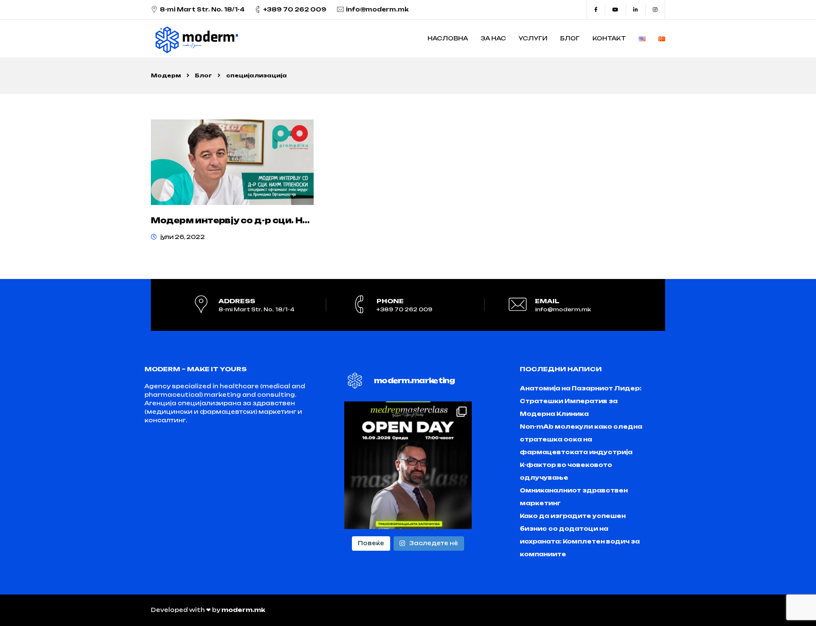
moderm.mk (243, 609)
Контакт (609, 38)
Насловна (448, 38)
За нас (493, 38)
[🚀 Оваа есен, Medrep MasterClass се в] (408, 465)
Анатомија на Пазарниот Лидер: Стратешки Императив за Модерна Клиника (580, 401)
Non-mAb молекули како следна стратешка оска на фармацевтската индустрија (581, 439)
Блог (570, 38)
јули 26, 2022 (182, 236)
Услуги (532, 38)
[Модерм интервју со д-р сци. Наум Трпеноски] (232, 162)
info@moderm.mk (377, 9)
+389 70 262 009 (294, 9)
